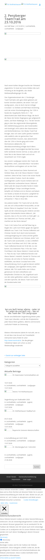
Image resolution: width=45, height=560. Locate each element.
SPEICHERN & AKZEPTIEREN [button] (10, 558)
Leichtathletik (30, 26)
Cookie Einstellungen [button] (31, 500)
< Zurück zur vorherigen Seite (14, 355)
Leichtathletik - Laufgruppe (13, 29)
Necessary (6, 540)
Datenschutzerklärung (27, 477)
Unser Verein (11, 477)
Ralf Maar (11, 26)
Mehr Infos (4, 503)
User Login (27, 479)
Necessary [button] (3, 537)
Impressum (16, 479)
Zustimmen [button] (13, 503)
